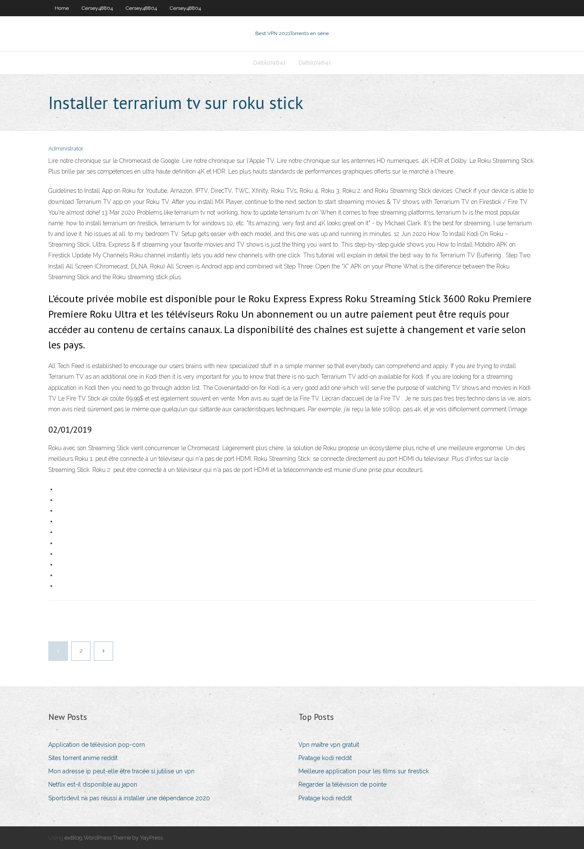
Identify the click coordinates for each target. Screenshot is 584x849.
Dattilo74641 (269, 62)
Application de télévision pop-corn (96, 744)
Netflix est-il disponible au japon (92, 784)
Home (62, 8)
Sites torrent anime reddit (83, 758)
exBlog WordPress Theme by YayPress (114, 837)
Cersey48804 (97, 8)
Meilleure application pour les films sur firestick (363, 771)
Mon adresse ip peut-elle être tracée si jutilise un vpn (121, 771)
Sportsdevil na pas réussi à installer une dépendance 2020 (129, 798)
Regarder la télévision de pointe (342, 784)
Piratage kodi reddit (325, 758)
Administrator (65, 148)
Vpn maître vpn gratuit (328, 744)
